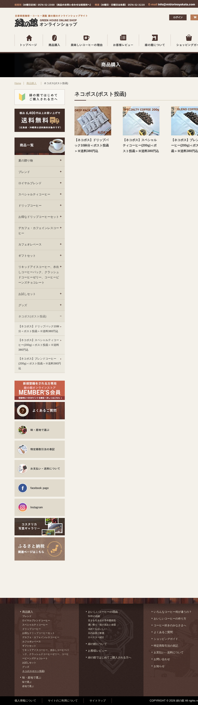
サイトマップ (98, 700)
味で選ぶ (27, 682)
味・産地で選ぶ (31, 677)
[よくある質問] (40, 410)
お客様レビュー (97, 650)
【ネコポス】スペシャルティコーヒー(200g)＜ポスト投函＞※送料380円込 (38, 344)
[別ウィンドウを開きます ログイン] (178, 19)
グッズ (22, 305)
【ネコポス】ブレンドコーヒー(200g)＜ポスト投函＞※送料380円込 (39, 363)
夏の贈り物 (25, 160)
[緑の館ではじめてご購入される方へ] (40, 97)
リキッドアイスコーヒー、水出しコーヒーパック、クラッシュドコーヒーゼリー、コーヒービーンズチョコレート (38, 274)
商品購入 (31, 83)
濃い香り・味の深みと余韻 (102, 624)
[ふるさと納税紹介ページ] (40, 546)
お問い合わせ (162, 659)
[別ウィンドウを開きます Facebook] (40, 488)
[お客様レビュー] (123, 40)
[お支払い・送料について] (40, 468)
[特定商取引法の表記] (40, 449)
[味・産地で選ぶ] (40, 430)
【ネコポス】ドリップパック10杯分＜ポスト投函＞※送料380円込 (38, 329)
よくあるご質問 (163, 632)
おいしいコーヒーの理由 (103, 611)
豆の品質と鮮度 (96, 633)
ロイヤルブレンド (30, 183)
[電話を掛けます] (53, 5)
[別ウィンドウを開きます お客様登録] (40, 390)
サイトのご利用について (63, 700)
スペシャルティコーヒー (34, 194)
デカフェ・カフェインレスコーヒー (38, 230)
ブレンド (24, 171)
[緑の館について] (155, 40)
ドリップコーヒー (30, 205)
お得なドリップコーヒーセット (38, 216)
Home (18, 83)
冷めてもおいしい (97, 629)
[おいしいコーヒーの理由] (87, 40)
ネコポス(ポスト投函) (32, 316)
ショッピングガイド (166, 638)
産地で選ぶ (28, 686)
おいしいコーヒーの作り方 (170, 618)
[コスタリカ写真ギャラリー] (40, 526)
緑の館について (97, 643)
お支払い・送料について (168, 652)
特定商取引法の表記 (166, 645)
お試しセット (27, 294)
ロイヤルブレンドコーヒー (36, 620)
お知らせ (159, 666)
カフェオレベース (30, 244)
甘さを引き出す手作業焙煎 (102, 620)
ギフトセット (27, 255)
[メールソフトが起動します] (171, 5)
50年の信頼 (94, 616)
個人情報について (25, 700)
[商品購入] (54, 40)
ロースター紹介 (96, 637)
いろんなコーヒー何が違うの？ (173, 611)
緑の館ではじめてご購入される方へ (109, 657)
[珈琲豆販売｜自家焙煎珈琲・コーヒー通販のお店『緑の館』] (52, 26)
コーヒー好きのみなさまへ (170, 625)
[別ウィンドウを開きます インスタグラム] (40, 507)
